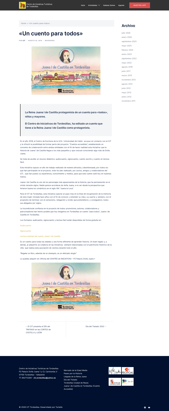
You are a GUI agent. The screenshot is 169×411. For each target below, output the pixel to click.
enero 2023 (127, 54)
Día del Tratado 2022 (95, 326)
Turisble (59, 407)
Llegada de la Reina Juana (75, 376)
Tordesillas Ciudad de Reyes (76, 383)
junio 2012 (126, 88)
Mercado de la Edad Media (75, 370)
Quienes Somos (109, 5)
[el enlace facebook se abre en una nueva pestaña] (145, 407)
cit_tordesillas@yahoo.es (45, 378)
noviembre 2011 (128, 101)
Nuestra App (139, 5)
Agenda (121, 5)
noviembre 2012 (129, 80)
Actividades (92, 5)
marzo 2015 (127, 75)
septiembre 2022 (129, 58)
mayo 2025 (127, 46)
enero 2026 (127, 37)
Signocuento (25, 231)
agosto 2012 (127, 84)
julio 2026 (126, 33)
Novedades (50, 40)
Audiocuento (25, 225)
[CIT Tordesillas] (36, 5)
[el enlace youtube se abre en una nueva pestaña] (149, 407)
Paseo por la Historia (73, 373)
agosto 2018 (127, 67)
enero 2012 (126, 97)
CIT (24, 40)
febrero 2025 (127, 50)
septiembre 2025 (129, 41)
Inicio (83, 5)
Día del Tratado (70, 379)
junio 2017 (126, 71)
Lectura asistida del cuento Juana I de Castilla (40, 236)
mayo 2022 (127, 63)
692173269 (27, 378)
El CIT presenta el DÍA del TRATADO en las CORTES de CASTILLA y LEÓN (38, 329)
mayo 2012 (126, 92)
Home (23, 23)
